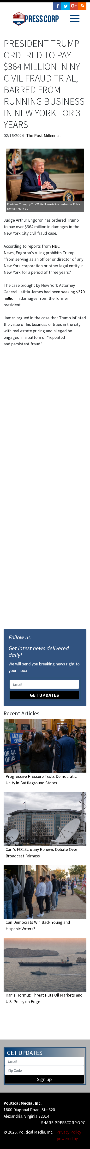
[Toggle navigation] (75, 18)
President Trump (17, 204)
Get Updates (44, 695)
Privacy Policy (68, 1132)
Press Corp (35, 19)
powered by (68, 1138)
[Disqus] (45, 414)
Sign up (44, 1079)
